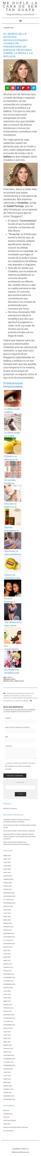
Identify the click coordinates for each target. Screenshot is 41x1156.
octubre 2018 (8, 899)
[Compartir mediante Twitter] (33, 87)
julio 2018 (7, 909)
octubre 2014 (8, 1062)
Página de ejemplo (10, 808)
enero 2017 (7, 970)
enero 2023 (7, 882)
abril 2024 (7, 859)
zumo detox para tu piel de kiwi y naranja (19, 831)
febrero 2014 (8, 1089)
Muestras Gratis (9, 1120)
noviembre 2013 (9, 1099)
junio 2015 (7, 1035)
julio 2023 (7, 862)
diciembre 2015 (8, 1014)
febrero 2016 (8, 1008)
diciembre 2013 (8, 1096)
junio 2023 (7, 865)
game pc (6, 1117)
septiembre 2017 (9, 943)
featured (21, 681)
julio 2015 (7, 1031)
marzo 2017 (7, 964)
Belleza (13, 679)
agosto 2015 (8, 1028)
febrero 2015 (8, 1048)
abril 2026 (7, 855)
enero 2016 (7, 1011)
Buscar (20, 794)
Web (6, 736)
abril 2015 (7, 1041)
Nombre (8, 718)
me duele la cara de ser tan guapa (20, 6)
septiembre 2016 (9, 984)
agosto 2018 (8, 906)
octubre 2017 (8, 940)
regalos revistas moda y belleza (15, 1127)
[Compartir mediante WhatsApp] (7, 87)
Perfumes (7, 1124)
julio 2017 (7, 950)
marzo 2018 (7, 923)
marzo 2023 (7, 876)
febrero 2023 (8, 879)
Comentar (8, 746)
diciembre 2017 (8, 933)
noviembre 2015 (9, 1018)
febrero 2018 (8, 926)
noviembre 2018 (9, 896)
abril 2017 (7, 960)
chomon (10, 677)
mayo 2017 (7, 957)
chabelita (16, 681)
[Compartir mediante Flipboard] (23, 87)
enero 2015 (7, 1052)
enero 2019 (7, 889)
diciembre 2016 (8, 974)
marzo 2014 (7, 1085)
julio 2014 (7, 1072)
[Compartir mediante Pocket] (12, 87)
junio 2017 (7, 953)
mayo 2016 (7, 997)
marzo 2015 (7, 1045)
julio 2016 (7, 991)
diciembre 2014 (8, 1055)
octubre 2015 (8, 1021)
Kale (27, 1149)
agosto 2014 (8, 1069)
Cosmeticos (7, 1113)
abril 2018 (7, 920)
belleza (11, 681)
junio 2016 (7, 994)
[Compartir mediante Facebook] (17, 87)
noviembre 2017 (9, 937)
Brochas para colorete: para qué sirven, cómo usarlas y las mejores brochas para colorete (19, 836)
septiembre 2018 (9, 903)
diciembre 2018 (8, 893)
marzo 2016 (7, 1004)
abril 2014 (7, 1082)
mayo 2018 (7, 916)
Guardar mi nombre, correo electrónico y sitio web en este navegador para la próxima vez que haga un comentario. (20, 766)
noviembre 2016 (9, 977)
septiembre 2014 (9, 1065)
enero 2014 (7, 1092)
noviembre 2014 (9, 1058)
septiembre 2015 (9, 1025)
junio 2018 (7, 913)
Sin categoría (8, 1130)
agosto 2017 (8, 947)
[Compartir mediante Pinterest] (28, 87)
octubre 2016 (8, 981)
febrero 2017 (8, 967)
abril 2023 (7, 872)
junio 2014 (7, 1075)
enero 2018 (7, 930)
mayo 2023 (7, 869)
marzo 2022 (7, 886)
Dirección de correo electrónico (17, 727)
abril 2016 (7, 1001)
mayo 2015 (7, 1038)
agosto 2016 (8, 987)
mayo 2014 (7, 1079)
